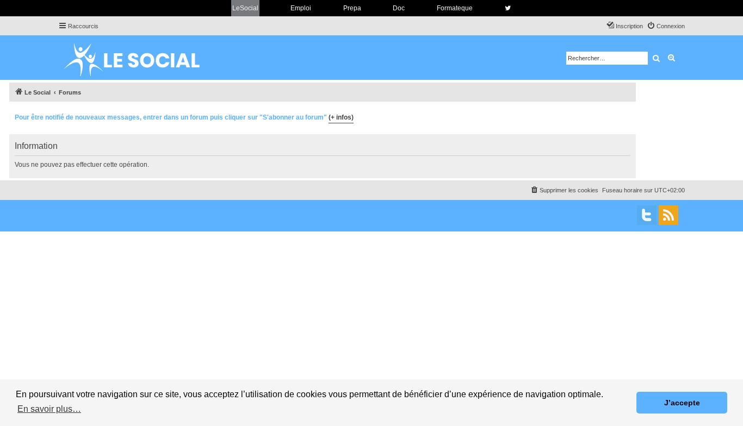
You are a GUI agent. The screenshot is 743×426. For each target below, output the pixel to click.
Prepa (352, 8)
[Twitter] (647, 215)
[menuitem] (666, 26)
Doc (399, 8)
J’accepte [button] (682, 402)
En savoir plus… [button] (49, 409)
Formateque (455, 8)
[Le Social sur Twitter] (508, 8)
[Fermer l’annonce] (627, 115)
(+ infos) (341, 117)
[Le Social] (140, 57)
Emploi (300, 8)
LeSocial (245, 8)
